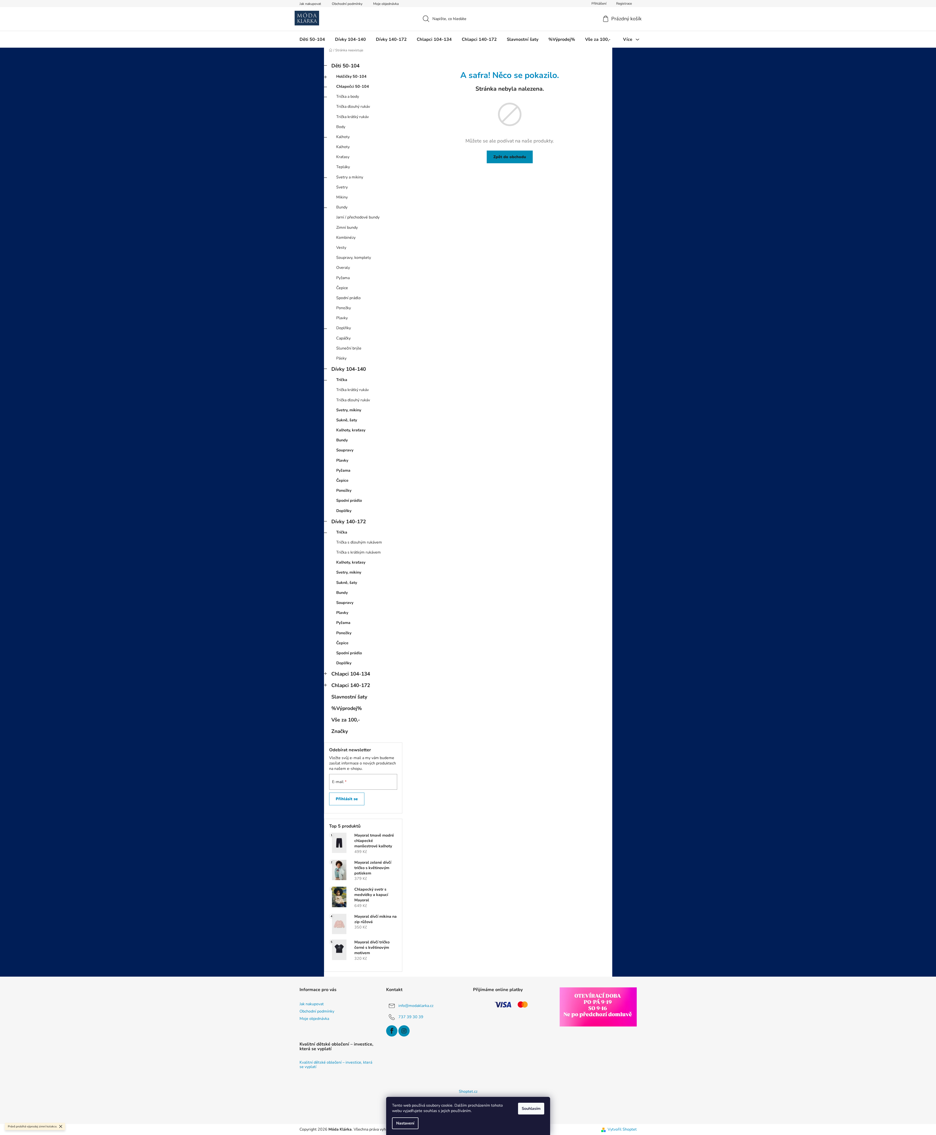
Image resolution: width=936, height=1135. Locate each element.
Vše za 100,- (345, 719)
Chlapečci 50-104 (352, 86)
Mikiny (342, 197)
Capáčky (343, 338)
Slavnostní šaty (349, 696)
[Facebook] (391, 1031)
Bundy (341, 207)
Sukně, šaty (346, 420)
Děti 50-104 (345, 65)
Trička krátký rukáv (352, 117)
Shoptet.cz (468, 1091)
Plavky (342, 318)
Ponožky (343, 308)
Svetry (342, 187)
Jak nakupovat (310, 3)
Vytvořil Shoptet (622, 1129)
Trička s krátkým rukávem (358, 552)
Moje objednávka (386, 3)
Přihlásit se (347, 799)
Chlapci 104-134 (350, 673)
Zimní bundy (347, 227)
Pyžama (343, 278)
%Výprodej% (346, 708)
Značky (339, 731)
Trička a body (347, 96)
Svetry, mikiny (348, 410)
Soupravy (344, 450)
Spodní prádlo (348, 298)
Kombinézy (346, 237)
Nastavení (405, 1123)
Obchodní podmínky (347, 3)
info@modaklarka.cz (415, 1005)
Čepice (342, 288)
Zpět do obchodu (509, 157)
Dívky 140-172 (348, 521)
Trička (341, 379)
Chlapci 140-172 (350, 685)
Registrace (624, 3)
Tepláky (343, 167)
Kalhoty (343, 137)
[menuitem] (312, 39)
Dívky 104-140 (348, 369)
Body (340, 127)
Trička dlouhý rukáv (353, 106)
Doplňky (343, 328)
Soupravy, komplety (353, 257)
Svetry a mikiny (349, 177)
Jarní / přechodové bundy (358, 217)
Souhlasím (531, 1108)
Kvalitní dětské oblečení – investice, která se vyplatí (336, 1064)
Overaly (343, 267)
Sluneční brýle (348, 348)
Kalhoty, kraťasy (350, 430)
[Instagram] (404, 1031)
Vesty (341, 247)
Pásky (341, 358)
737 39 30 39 (410, 1016)
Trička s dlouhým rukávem (359, 542)
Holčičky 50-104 (351, 76)
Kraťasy (342, 157)
